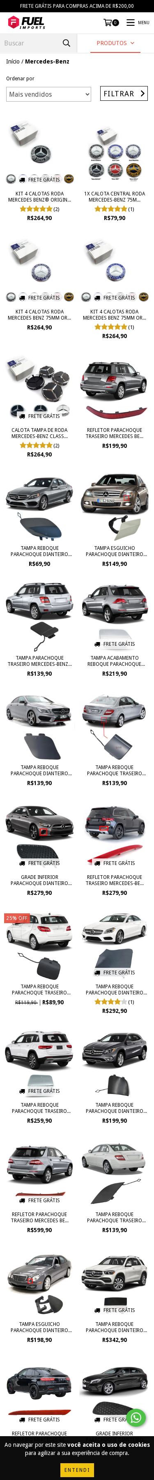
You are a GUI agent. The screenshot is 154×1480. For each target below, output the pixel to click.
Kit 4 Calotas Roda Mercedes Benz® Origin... (39, 197)
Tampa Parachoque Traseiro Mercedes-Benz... (39, 661)
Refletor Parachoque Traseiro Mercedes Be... (114, 433)
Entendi (77, 1470)
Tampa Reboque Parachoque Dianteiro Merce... (39, 551)
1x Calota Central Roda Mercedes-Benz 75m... (114, 197)
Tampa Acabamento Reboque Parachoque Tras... (114, 661)
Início (13, 61)
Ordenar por (20, 79)
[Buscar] (66, 43)
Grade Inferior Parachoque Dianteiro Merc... (39, 880)
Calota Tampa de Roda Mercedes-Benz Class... (39, 433)
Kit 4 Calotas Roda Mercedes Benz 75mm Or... (39, 315)
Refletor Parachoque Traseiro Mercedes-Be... (114, 880)
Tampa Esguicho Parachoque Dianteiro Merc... (114, 551)
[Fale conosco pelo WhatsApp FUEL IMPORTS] (136, 1418)
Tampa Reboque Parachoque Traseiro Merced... (114, 771)
